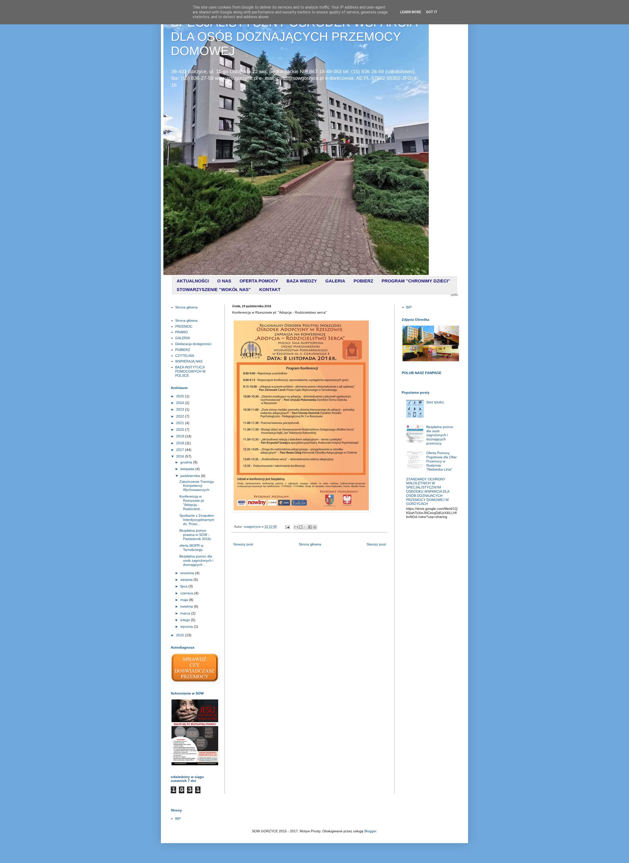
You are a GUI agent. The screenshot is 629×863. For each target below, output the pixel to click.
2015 (180, 635)
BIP (409, 307)
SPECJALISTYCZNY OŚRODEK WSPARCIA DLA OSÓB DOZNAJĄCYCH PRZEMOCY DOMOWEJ (294, 36)
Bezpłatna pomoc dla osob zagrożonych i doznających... (196, 560)
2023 (180, 409)
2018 (180, 443)
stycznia (187, 626)
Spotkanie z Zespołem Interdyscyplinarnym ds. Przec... (196, 520)
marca (185, 613)
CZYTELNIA (184, 356)
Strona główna (310, 544)
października (190, 476)
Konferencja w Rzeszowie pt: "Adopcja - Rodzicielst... (192, 502)
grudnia (186, 462)
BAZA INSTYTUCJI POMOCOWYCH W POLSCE (190, 371)
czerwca (187, 593)
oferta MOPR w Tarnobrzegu (191, 547)
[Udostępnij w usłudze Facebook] (310, 527)
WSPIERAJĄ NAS (188, 361)
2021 (180, 423)
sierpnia (187, 580)
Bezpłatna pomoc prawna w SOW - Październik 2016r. (195, 535)
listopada (187, 469)
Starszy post (376, 544)
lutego (185, 620)
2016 (180, 456)
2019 (180, 436)
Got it (431, 12)
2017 (180, 450)
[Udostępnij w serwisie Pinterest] (314, 527)
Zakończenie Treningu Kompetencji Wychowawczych (196, 486)
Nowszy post (243, 544)
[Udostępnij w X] (305, 527)
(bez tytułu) (435, 402)
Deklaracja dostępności (193, 344)
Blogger (370, 831)
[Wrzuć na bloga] (300, 527)
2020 (180, 430)
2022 (180, 416)
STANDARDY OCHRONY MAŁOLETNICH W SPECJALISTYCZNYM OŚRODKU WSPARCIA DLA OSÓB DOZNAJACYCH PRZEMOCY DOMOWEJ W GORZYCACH (427, 491)
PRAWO (181, 332)
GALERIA (182, 338)
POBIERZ (182, 350)
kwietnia (187, 606)
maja (184, 600)
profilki (454, 295)
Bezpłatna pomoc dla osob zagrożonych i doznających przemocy (439, 435)
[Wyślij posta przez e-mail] (287, 527)
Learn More (410, 12)
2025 (180, 396)
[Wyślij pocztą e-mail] (296, 527)
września (187, 573)
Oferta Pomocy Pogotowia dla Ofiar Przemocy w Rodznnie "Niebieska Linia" (441, 461)
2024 (180, 403)
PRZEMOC (183, 326)
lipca (184, 586)
